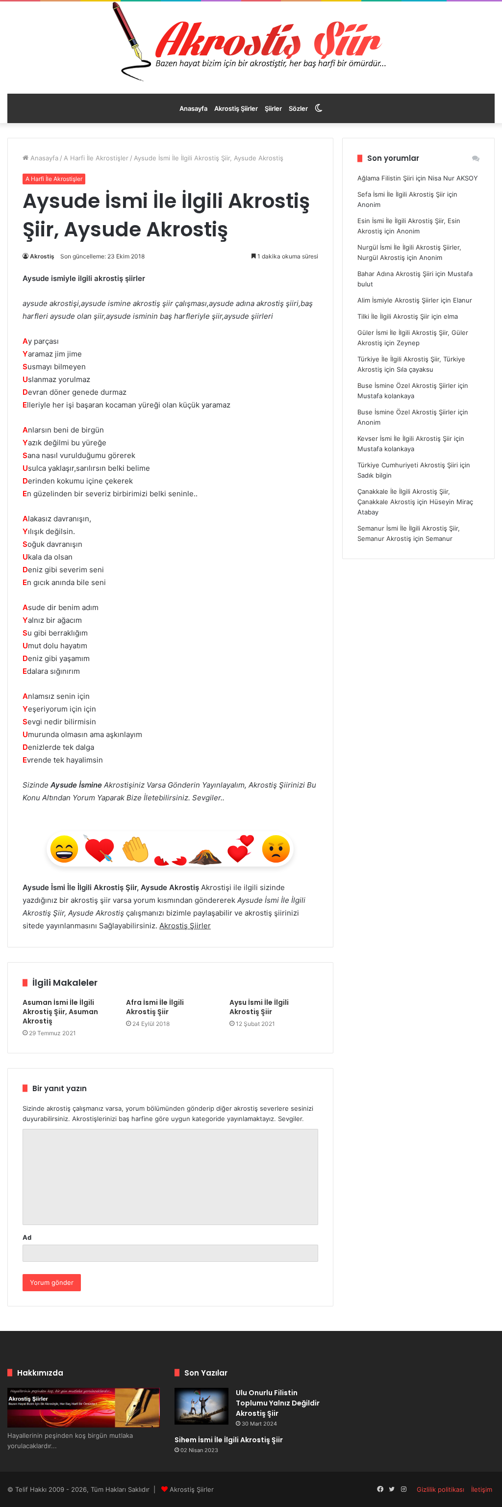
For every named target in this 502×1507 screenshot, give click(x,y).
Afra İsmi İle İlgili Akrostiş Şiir (155, 1007)
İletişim (481, 1489)
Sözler (298, 108)
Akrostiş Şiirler (236, 108)
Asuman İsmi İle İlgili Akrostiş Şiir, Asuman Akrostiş (60, 1011)
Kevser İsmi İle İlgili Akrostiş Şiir (404, 438)
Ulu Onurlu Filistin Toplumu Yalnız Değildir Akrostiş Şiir (278, 1403)
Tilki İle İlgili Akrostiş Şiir (393, 316)
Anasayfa (193, 108)
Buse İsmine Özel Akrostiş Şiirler (406, 385)
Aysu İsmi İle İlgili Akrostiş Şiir (259, 1007)
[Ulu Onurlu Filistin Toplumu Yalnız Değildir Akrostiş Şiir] (201, 1406)
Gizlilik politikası (440, 1489)
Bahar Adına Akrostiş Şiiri (395, 274)
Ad (27, 1237)
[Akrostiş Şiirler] (251, 41)
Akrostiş (42, 256)
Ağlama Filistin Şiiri (385, 178)
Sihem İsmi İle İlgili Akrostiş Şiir (229, 1440)
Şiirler (273, 108)
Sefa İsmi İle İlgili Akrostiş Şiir (401, 194)
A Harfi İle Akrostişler (96, 158)
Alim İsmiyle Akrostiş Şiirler (398, 300)
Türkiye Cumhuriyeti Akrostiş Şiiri (407, 465)
